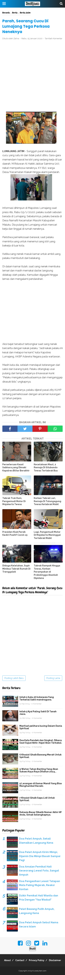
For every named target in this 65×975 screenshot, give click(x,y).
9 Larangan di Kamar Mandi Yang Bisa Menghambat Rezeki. (40, 784)
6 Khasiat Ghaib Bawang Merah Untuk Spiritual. (40, 755)
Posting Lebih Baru (14, 678)
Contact (19, 960)
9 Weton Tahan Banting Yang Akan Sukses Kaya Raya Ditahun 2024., (38, 770)
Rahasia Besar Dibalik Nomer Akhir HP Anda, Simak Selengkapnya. (40, 813)
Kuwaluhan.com (39, 971)
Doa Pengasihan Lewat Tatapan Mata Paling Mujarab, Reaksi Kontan (39, 885)
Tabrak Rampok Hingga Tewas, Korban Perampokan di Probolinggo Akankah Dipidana (47, 571)
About (7, 960)
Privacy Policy (36, 960)
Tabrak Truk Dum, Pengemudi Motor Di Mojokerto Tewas (14, 501)
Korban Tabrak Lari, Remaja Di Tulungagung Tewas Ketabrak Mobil (47, 501)
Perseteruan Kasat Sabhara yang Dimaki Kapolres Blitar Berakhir (16, 467)
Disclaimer (55, 960)
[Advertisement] (32, 76)
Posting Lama (53, 678)
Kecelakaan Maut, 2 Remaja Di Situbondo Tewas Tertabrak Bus (46, 467)
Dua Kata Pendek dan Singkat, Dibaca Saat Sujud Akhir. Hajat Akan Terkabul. (40, 741)
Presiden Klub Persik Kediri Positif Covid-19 (14, 533)
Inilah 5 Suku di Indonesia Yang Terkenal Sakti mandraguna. (36, 698)
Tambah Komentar (53, 38)
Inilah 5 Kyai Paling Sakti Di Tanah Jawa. (37, 712)
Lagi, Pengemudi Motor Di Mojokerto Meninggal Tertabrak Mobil (47, 535)
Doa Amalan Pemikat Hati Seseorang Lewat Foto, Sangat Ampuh (39, 870)
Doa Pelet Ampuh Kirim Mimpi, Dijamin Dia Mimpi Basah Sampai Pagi (39, 856)
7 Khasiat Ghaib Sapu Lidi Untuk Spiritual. (37, 799)
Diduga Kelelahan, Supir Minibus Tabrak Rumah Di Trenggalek (16, 568)
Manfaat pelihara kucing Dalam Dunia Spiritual (40, 727)
